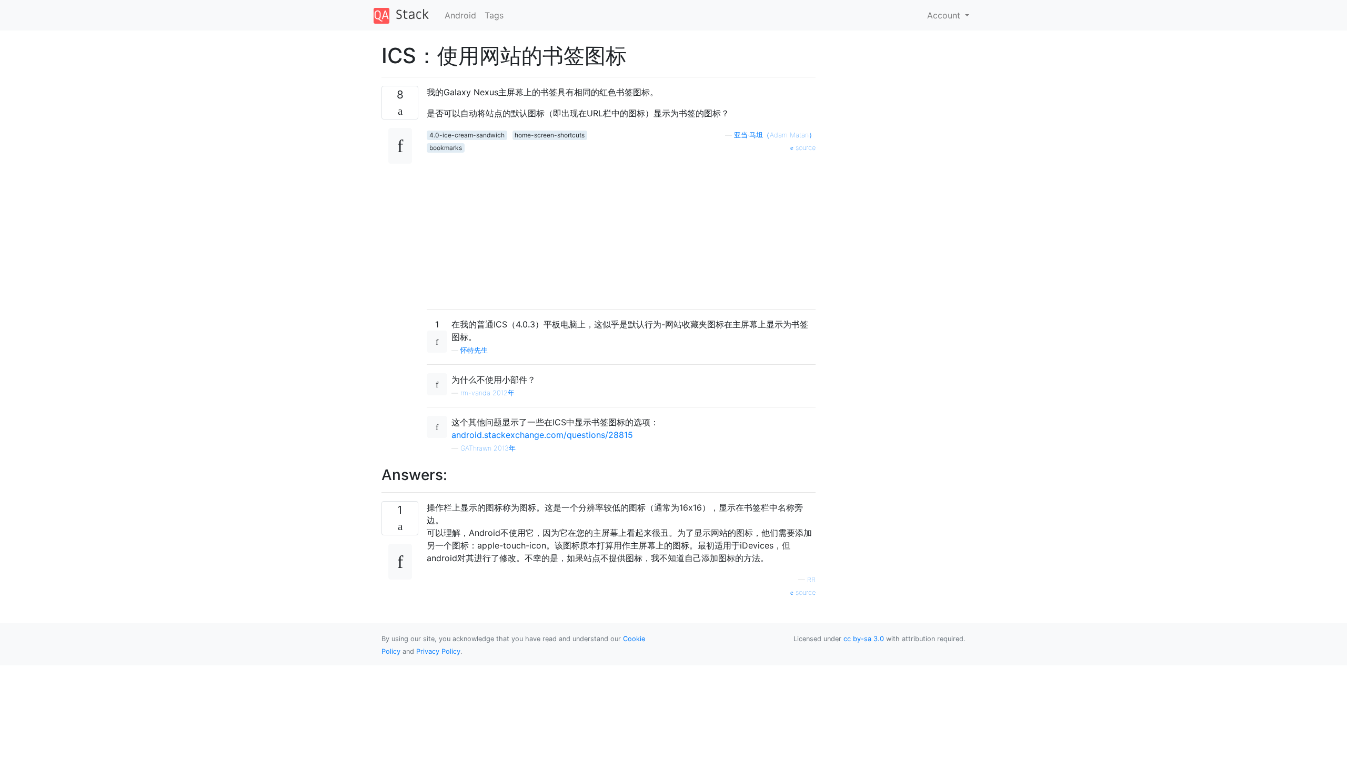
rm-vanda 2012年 (487, 393)
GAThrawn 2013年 (488, 448)
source (804, 148)
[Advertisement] (621, 227)
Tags (494, 15)
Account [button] (945, 15)
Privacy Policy (438, 651)
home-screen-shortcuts (550, 135)
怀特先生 (474, 350)
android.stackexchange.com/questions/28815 (542, 435)
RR (811, 580)
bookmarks (445, 148)
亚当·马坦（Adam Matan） (775, 135)
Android (460, 15)
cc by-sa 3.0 (863, 639)
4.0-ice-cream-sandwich (467, 135)
